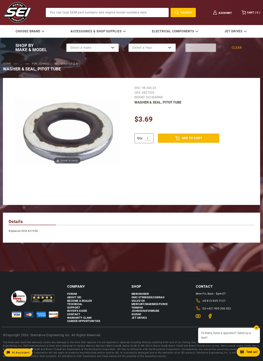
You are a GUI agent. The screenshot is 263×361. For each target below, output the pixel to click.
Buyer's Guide (77, 310)
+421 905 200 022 (219, 308)
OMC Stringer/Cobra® (148, 297)
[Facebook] (212, 318)
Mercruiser (140, 293)
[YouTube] (200, 318)
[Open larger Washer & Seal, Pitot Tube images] (67, 132)
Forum (72, 293)
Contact (73, 314)
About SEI (74, 297)
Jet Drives (139, 317)
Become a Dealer (79, 300)
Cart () (253, 12)
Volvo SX (138, 300)
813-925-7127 (216, 300)
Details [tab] (16, 221)
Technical (75, 304)
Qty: (140, 138)
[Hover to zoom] (67, 132)
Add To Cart (192, 138)
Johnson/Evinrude (145, 310)
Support (73, 307)
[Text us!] (248, 353)
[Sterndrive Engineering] (17, 12)
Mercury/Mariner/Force (150, 304)
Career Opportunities (83, 321)
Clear (237, 47)
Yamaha (137, 307)
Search (186, 12)
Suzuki (136, 314)
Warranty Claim (79, 317)
